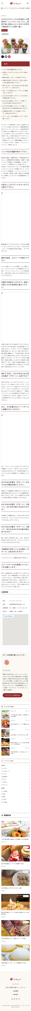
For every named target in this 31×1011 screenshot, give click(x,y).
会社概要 (15, 991)
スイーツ (6, 8)
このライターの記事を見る (12, 695)
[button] (28, 3)
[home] (15, 3)
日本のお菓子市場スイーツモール (15, 987)
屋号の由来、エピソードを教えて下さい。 (15, 77)
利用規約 (15, 994)
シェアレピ (15, 984)
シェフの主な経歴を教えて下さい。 (13, 69)
